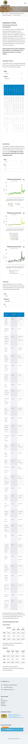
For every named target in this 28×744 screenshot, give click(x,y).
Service (6, 13)
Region (5, 90)
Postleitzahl (14, 315)
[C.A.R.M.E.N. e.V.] (5, 3)
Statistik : (6, 76)
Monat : (5, 159)
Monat (9, 90)
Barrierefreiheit (3, 705)
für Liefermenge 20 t (8, 670)
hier (13, 645)
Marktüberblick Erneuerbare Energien (16, 13)
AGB (2, 699)
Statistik (7, 90)
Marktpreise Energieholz (6, 15)
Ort (19, 314)
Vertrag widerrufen (4, 700)
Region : (5, 71)
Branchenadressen (14, 614)
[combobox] (14, 73)
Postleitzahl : (6, 299)
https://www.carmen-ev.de (9, 689)
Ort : (5, 304)
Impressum (3, 703)
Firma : (5, 293)
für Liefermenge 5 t (20, 668)
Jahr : (5, 164)
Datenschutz (3, 702)
